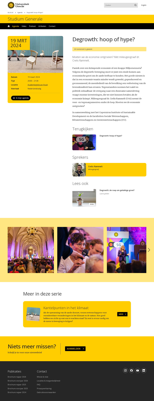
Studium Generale (25, 19)
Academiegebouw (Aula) (38, 85)
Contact (52, 26)
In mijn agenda (22, 98)
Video (24, 26)
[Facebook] (131, 370)
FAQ (38, 384)
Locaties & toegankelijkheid (48, 381)
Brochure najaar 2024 (17, 392)
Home (9, 26)
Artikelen (42, 26)
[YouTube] (137, 370)
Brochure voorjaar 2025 (18, 388)
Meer (121, 314)
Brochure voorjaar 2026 (18, 381)
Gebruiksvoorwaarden (46, 392)
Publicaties (14, 371)
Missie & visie (42, 377)
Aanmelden (73, 348)
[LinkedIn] (143, 370)
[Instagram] (125, 370)
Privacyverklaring (44, 388)
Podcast (32, 26)
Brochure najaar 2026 (17, 377)
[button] (149, 250)
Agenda (19, 12)
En (143, 5)
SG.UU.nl (10, 12)
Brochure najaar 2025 (17, 384)
